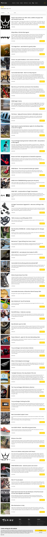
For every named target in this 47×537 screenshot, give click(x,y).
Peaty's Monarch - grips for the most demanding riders (25, 337)
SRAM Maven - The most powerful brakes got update (25, 168)
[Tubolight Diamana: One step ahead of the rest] (5, 377)
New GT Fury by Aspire (17, 480)
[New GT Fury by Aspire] (5, 483)
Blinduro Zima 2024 (16, 438)
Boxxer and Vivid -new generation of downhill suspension (26, 156)
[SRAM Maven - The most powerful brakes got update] (5, 171)
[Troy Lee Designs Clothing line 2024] (5, 405)
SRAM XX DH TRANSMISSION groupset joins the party (25, 180)
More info (2, 534)
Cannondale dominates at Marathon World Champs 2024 (26, 291)
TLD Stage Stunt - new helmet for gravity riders (23, 46)
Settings (40, 532)
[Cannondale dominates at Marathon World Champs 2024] (5, 293)
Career (30, 2)
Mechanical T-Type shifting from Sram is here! (23, 241)
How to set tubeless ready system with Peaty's (23, 451)
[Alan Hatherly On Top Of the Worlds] (5, 304)
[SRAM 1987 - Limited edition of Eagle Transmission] (5, 195)
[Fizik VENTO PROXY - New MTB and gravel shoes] (5, 430)
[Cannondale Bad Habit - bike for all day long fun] (5, 77)
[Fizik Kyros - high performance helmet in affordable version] (5, 117)
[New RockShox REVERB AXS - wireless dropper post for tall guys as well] (5, 232)
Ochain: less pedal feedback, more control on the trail (25, 59)
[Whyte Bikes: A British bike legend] (5, 37)
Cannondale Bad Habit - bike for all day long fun (23, 72)
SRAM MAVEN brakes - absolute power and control (24, 465)
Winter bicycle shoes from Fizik (19, 275)
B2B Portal (26, 2)
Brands (18, 2)
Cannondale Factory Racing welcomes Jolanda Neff (24, 263)
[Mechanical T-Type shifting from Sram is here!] (5, 244)
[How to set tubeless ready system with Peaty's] (5, 456)
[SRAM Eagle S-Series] (5, 105)
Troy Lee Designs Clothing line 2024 (20, 401)
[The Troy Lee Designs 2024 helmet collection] (5, 391)
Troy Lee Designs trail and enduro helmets (22, 348)
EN (44, 3)
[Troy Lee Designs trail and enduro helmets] (5, 352)
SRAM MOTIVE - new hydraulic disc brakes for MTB (24, 252)
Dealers (21, 2)
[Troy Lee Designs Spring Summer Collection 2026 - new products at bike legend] (5, 146)
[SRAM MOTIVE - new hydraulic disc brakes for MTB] (5, 255)
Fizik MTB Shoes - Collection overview (21, 312)
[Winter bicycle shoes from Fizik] (5, 280)
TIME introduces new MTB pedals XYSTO (21, 218)
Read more (42, 26)
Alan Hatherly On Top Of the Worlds (20, 301)
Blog (33, 2)
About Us (13, 2)
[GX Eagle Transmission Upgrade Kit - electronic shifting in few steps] (5, 208)
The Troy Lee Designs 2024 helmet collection (22, 387)
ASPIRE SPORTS (3, 8)
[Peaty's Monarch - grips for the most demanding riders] (5, 340)
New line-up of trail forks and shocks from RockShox (25, 87)
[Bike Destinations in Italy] (5, 508)
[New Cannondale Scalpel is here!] (5, 418)
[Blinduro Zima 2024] (5, 442)
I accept (40, 530)
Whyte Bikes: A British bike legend (20, 32)
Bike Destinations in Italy (17, 505)
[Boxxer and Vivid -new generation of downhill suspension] (5, 160)
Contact (36, 2)
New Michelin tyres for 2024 (18, 324)
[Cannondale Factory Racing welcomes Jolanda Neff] (5, 266)
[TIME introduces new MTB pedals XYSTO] (5, 221)
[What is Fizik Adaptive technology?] (5, 364)
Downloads (29, 524)
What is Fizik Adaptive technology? (20, 361)
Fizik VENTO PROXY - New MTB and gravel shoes (23, 427)
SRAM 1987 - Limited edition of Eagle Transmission (24, 191)
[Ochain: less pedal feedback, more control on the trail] (5, 63)
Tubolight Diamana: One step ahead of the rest (23, 373)
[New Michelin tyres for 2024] (5, 328)
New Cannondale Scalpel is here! (19, 414)
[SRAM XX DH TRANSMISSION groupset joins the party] (5, 183)
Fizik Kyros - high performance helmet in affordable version (26, 114)
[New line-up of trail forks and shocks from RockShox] (5, 91)
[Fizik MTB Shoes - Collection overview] (5, 315)
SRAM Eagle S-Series (16, 101)
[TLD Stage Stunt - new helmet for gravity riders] (5, 50)
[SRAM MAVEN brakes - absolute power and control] (5, 470)
